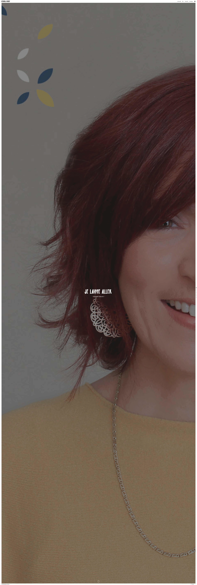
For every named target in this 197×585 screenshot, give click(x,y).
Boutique (191, 1)
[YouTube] (193, 584)
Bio (182, 1)
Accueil (179, 1)
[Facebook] (191, 584)
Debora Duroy (6, 1)
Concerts (186, 1)
